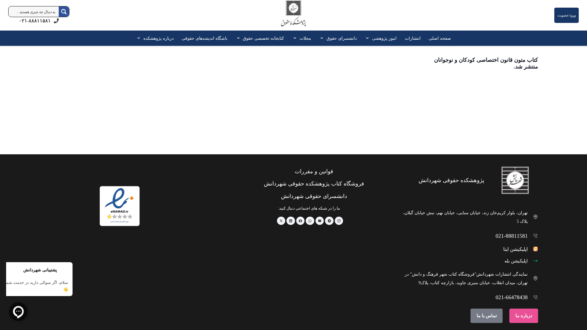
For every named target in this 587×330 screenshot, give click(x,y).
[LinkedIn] (290, 221)
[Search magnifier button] (64, 11)
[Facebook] (300, 221)
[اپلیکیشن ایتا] (533, 249)
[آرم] (293, 16)
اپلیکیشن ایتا (515, 249)
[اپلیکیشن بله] (533, 261)
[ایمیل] (320, 221)
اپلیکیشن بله (516, 260)
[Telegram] (329, 221)
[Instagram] (339, 221)
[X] (281, 221)
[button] (368, 38)
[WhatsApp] (310, 221)
